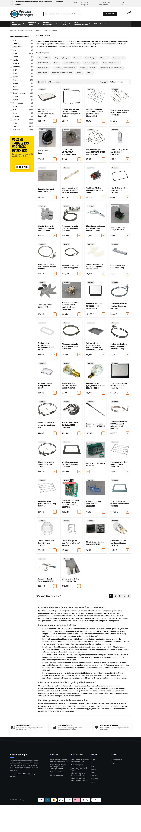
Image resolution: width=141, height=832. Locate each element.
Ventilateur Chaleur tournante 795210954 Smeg (94, 190)
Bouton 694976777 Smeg (45, 152)
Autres (89, 73)
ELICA (23, 70)
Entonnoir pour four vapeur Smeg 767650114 (93, 503)
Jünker (23, 100)
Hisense (23, 90)
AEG (23, 40)
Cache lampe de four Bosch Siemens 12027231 (46, 543)
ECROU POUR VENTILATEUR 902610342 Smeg (69, 152)
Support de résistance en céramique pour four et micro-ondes (95, 266)
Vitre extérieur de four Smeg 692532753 (70, 580)
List (42, 82)
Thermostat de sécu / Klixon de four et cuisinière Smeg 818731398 (70, 306)
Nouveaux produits (56, 772)
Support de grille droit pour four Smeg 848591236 (118, 464)
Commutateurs (118, 58)
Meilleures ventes (119, 82)
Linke (23, 106)
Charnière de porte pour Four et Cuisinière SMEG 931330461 (95, 228)
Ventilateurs (42, 73)
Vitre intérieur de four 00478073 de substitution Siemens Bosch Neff (46, 112)
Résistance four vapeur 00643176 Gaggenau (71, 266)
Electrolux (23, 67)
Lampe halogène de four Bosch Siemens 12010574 (118, 543)
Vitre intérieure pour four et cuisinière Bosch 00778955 (119, 503)
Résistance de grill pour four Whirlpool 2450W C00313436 (119, 112)
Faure (23, 73)
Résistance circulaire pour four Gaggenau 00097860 (118, 306)
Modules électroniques (111, 63)
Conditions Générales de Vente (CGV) (79, 769)
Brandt (23, 57)
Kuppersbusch (23, 103)
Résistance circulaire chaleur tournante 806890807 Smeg (118, 346)
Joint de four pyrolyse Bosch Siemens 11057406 (119, 190)
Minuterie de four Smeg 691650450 (95, 464)
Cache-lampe (90, 58)
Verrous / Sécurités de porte (62, 73)
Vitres (79, 73)
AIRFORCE (23, 44)
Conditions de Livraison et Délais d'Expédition (79, 760)
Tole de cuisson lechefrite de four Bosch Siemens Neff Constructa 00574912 (94, 346)
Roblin (23, 113)
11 (129, 596)
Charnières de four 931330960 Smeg (117, 266)
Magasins (114, 763)
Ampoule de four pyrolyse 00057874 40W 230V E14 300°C (95, 386)
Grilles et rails (43, 63)
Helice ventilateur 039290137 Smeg (45, 306)
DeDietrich (23, 63)
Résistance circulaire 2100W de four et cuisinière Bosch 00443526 (118, 425)
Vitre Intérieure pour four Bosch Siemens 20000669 (70, 464)
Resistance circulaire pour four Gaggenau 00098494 (70, 228)
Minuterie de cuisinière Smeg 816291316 (95, 543)
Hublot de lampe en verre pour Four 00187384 (45, 386)
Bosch (23, 53)
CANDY (23, 60)
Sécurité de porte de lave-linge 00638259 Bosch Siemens (46, 228)
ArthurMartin (23, 47)
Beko (23, 50)
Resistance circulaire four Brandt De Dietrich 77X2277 (47, 266)
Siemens (23, 120)
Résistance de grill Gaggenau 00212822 (46, 580)
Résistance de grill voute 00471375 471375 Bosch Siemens (95, 152)
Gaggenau (23, 80)
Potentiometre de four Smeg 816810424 (119, 228)
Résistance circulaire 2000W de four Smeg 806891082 (70, 346)
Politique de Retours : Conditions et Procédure (78, 779)
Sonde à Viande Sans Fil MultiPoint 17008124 (95, 425)
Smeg (23, 123)
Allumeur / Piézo (44, 58)
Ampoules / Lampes (62, 58)
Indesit (23, 96)
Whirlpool (23, 130)
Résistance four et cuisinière (65, 68)
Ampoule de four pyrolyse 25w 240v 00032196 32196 (69, 385)
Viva (23, 126)
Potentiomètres (43, 68)
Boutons (77, 58)
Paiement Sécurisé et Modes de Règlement (77, 774)
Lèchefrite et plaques (71, 63)
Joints (56, 63)
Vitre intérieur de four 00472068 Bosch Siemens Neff (94, 306)
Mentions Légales (76, 765)
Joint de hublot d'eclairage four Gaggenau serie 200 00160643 (45, 346)
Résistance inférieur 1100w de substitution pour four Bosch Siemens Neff (94, 112)
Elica (92, 766)
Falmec (93, 769)
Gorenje (23, 83)
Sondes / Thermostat (87, 68)
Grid (39, 82)
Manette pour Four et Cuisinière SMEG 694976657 (70, 425)
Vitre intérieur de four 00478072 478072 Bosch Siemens (118, 386)
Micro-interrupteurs (91, 63)
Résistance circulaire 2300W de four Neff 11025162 (46, 464)
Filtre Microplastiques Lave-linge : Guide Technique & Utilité (58, 767)
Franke (23, 77)
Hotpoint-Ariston (23, 93)
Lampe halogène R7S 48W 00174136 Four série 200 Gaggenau (70, 190)
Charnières (104, 58)
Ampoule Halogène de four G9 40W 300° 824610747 (119, 152)
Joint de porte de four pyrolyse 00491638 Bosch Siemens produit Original (71, 112)
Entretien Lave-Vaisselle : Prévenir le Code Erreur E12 (59, 760)
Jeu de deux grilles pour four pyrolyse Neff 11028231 (71, 543)
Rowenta (23, 116)
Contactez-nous (116, 759)
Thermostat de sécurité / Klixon (111, 68)
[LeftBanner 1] (22, 154)
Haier (23, 87)
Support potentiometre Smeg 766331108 (46, 190)
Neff (23, 110)
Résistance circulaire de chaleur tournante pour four (47, 425)
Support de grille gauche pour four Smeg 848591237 (47, 503)
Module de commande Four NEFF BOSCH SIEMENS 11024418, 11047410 (70, 503)
